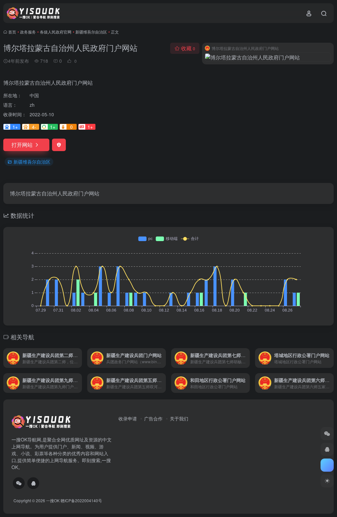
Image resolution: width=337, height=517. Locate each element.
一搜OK (53, 500)
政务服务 (28, 31)
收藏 (188, 48)
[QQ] (33, 483)
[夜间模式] (327, 480)
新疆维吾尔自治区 (91, 31)
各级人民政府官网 (55, 31)
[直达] (78, 358)
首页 (12, 31)
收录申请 (127, 418)
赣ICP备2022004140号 (81, 500)
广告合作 (153, 418)
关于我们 (179, 418)
